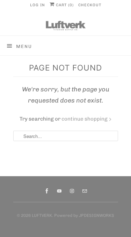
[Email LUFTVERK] (84, 191)
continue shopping (85, 119)
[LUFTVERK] (65, 25)
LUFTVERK (42, 215)
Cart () (64, 5)
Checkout (89, 5)
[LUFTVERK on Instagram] (72, 191)
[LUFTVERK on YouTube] (59, 191)
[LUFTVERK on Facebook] (46, 191)
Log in (37, 5)
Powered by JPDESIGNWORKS (84, 215)
